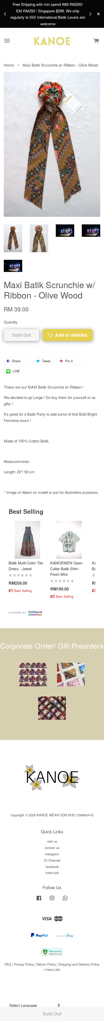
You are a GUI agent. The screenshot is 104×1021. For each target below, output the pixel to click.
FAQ (8, 964)
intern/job (52, 872)
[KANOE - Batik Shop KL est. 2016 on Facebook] (38, 900)
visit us (52, 841)
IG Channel (52, 860)
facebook (52, 866)
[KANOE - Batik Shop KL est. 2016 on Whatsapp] (65, 900)
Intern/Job (53, 969)
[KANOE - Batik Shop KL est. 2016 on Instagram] (52, 900)
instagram (52, 854)
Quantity (11, 322)
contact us (52, 847)
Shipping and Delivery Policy (79, 964)
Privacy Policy (24, 964)
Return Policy (46, 964)
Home (9, 65)
